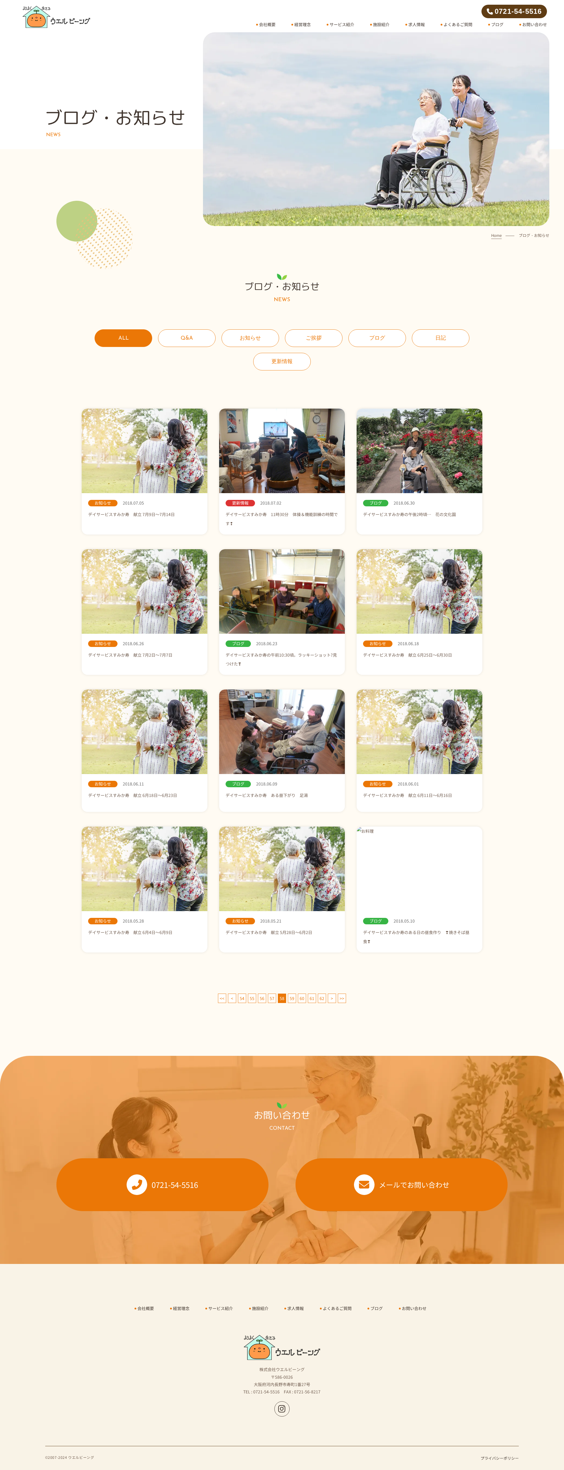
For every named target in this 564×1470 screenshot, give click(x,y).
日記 (440, 338)
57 (272, 998)
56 (262, 998)
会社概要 (267, 24)
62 (322, 998)
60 (302, 998)
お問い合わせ (534, 24)
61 (312, 998)
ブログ (497, 24)
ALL (123, 338)
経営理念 (302, 24)
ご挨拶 (314, 338)
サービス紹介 (342, 24)
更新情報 (282, 362)
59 (292, 998)
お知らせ (250, 338)
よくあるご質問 (458, 24)
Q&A (187, 338)
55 (252, 998)
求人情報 (416, 24)
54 (242, 998)
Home (496, 235)
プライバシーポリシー (500, 1458)
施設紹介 (381, 24)
